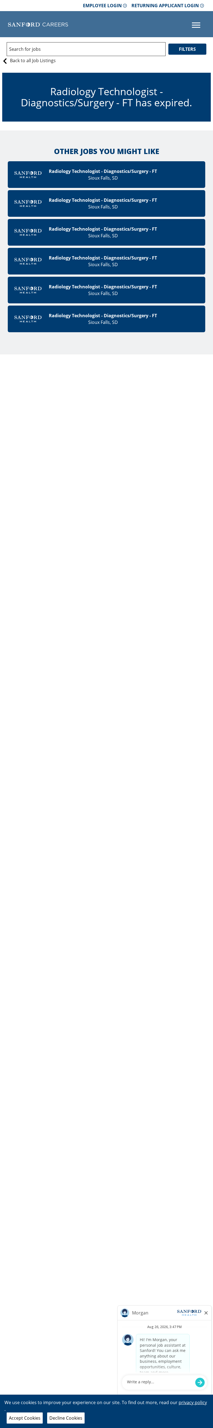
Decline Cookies (65, 1418)
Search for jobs (25, 49)
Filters (187, 49)
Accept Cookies (24, 1418)
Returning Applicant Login (165, 5)
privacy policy (193, 1402)
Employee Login (102, 5)
